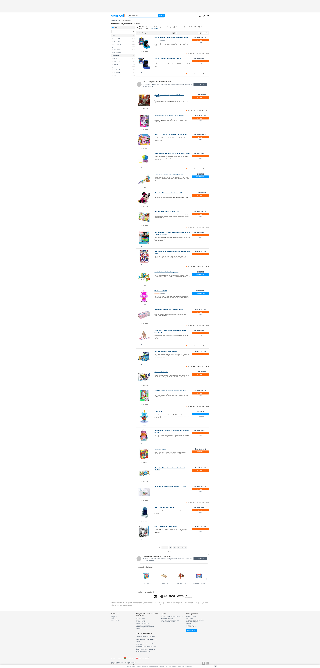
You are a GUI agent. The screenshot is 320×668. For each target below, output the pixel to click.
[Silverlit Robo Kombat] (145, 377)
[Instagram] (207, 663)
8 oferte (200, 356)
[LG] (163, 596)
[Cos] (204, 15)
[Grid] (175, 33)
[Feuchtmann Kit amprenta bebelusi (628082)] (145, 315)
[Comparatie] (199, 15)
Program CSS (189, 625)
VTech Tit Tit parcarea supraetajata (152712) (168, 174)
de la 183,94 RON (200, 95)
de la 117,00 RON (200, 212)
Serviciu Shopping (191, 626)
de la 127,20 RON (200, 391)
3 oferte (200, 99)
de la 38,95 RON (200, 251)
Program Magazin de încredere (195, 620)
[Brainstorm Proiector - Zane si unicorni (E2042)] (145, 121)
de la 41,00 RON (200, 351)
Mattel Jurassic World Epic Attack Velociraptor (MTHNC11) (145, 650)
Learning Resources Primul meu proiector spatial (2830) (172, 153)
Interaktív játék (130, 658)
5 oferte (200, 120)
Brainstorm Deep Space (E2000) (164, 507)
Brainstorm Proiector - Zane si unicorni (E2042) (169, 116)
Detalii (144, 187)
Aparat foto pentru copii (143, 625)
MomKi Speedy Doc (160, 449)
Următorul (200, 84)
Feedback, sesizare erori (168, 621)
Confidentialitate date (117, 662)
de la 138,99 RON (200, 330)
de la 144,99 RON (200, 38)
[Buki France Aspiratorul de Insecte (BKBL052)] (145, 217)
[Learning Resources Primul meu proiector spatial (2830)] (145, 158)
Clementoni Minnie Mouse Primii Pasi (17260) (168, 193)
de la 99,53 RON (200, 449)
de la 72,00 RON (200, 468)
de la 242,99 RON (200, 507)
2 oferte (200, 139)
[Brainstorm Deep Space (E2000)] (145, 512)
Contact (113, 618)
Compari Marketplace (192, 621)
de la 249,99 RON (200, 372)
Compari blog (115, 620)
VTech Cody (158, 411)
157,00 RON (200, 291)
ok (133, 31)
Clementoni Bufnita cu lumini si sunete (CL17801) (170, 487)
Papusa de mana (181, 583)
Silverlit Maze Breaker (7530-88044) (165, 526)
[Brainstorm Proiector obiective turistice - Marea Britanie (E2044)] (145, 256)
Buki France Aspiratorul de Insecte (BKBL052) (168, 212)
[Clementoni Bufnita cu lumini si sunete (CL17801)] (145, 492)
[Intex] (188, 596)
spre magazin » (200, 176)
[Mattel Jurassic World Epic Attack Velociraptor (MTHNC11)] (145, 100)
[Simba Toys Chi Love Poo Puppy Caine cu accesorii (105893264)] (145, 335)
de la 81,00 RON (200, 526)
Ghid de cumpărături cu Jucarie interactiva (157, 82)
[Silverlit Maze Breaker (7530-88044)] (145, 531)
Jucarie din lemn (163, 583)
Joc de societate (146, 583)
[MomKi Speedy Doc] (145, 454)
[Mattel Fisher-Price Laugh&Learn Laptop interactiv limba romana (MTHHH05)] (145, 237)
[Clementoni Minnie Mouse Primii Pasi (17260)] (145, 198)
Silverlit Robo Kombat (161, 372)
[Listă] (173, 33)
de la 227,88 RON (200, 193)
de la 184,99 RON (200, 58)
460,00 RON (200, 272)
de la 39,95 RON (200, 310)
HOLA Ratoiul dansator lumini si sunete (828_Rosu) (170, 391)
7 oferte (200, 395)
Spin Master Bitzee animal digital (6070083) (168, 58)
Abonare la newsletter (167, 618)
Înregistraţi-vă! (191, 630)
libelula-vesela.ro (200, 179)
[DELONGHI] (180, 596)
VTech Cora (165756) (160, 291)
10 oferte (200, 63)
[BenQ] (172, 596)
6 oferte (200, 314)
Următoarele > (182, 547)
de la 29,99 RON (200, 116)
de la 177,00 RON (200, 153)
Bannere (188, 623)
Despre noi (114, 616)
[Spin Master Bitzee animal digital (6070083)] (145, 63)
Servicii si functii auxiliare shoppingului (172, 616)
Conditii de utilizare (130, 662)
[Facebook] (203, 663)
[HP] (155, 596)
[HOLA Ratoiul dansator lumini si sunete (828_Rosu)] (145, 396)
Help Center (189, 618)
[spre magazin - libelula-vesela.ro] (145, 179)
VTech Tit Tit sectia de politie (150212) (166, 272)
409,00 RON (200, 174)
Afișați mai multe (154, 28)
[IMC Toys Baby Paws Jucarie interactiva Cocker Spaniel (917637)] (145, 435)
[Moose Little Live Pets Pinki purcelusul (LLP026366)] (145, 140)
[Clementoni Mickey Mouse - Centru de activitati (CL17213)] (145, 473)
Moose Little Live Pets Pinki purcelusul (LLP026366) (170, 134)
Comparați (200, 40)
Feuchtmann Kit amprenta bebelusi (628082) (168, 310)
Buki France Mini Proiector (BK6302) (165, 351)
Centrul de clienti (191, 616)
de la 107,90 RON (200, 430)
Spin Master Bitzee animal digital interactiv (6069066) (171, 38)
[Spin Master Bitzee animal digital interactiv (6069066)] (145, 43)
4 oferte (200, 158)
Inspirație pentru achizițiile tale (170, 620)
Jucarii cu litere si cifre (198, 583)
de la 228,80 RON (200, 232)
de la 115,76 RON (200, 487)
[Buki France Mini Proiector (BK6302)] (145, 356)
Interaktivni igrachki (143, 658)
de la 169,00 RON (200, 134)
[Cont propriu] (208, 15)
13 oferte (200, 42)
